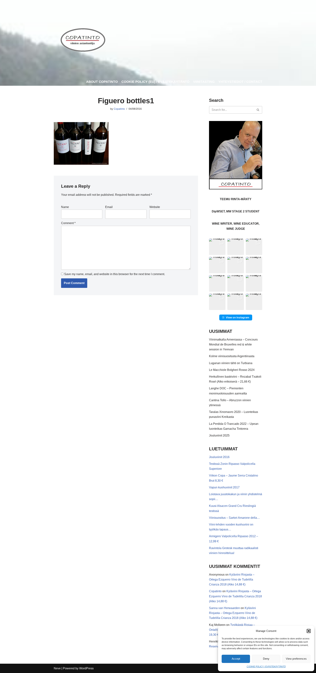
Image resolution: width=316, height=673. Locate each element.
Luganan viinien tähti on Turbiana (230, 363)
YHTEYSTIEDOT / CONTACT (240, 82)
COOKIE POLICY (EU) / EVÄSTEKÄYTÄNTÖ (155, 82)
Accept (236, 658)
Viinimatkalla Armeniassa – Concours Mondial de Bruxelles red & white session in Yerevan (233, 344)
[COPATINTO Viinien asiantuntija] (83, 39)
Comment (68, 223)
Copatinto (119, 108)
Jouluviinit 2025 (219, 435)
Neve (57, 668)
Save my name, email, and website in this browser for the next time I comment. (114, 274)
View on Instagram (237, 317)
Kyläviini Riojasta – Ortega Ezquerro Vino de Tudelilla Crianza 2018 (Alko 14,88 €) (231, 579)
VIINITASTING (204, 82)
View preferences (296, 658)
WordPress (86, 668)
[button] (309, 631)
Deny (266, 658)
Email (109, 207)
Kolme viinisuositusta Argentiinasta (231, 356)
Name (65, 207)
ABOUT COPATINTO (102, 82)
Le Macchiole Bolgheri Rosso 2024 (232, 369)
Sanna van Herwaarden (224, 608)
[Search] (258, 110)
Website (154, 207)
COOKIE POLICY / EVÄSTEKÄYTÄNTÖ (266, 666)
